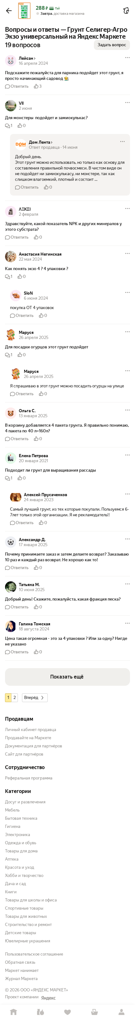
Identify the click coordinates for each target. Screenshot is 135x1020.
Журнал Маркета (21, 978)
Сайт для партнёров (24, 754)
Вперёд (31, 697)
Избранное (67, 1012)
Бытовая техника (21, 818)
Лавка (40, 1012)
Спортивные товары (24, 908)
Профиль (121, 1012)
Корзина (94, 1012)
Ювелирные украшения (27, 941)
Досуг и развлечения (25, 802)
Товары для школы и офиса (31, 900)
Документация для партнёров (33, 746)
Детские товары (20, 932)
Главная (13, 1012)
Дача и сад (15, 883)
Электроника (17, 834)
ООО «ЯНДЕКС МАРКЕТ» (44, 990)
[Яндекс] (48, 998)
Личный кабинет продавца (30, 729)
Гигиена (12, 826)
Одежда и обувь (20, 842)
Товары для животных (26, 916)
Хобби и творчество (24, 875)
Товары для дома (21, 851)
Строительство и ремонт (28, 924)
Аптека (12, 859)
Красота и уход (19, 867)
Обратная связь (20, 962)
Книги (11, 892)
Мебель (12, 810)
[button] (9, 10)
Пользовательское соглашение (34, 954)
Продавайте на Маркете (28, 737)
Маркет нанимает (22, 970)
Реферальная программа (28, 778)
